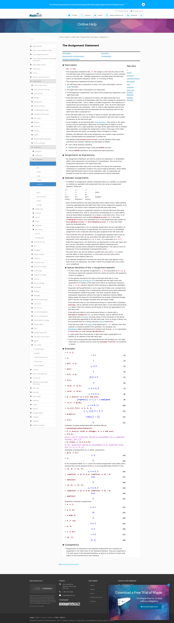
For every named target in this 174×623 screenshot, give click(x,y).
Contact (62, 581)
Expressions (37, 304)
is (36, 188)
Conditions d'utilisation (68, 620)
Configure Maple (38, 413)
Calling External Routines (41, 114)
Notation (36, 279)
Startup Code (38, 361)
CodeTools (37, 258)
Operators (38, 151)
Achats (92, 593)
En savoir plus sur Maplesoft (37, 606)
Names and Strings (39, 143)
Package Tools (38, 102)
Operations (37, 147)
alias (37, 168)
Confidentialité (80, 620)
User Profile (37, 345)
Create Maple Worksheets (41, 54)
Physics (35, 73)
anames (38, 172)
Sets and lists (39, 229)
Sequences (38, 225)
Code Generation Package (42, 89)
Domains (36, 122)
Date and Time (38, 93)
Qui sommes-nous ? (36, 581)
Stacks (37, 221)
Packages (36, 97)
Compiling (37, 250)
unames (38, 201)
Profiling (36, 291)
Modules (36, 130)
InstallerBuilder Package (41, 110)
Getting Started (37, 46)
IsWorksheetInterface (41, 357)
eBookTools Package (40, 266)
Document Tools (39, 262)
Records (37, 233)
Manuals (35, 409)
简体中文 (62, 617)
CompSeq (37, 353)
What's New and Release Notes (42, 50)
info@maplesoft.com (69, 595)
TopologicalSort (39, 238)
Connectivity (36, 378)
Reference (36, 400)
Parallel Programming (40, 332)
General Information (40, 85)
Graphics (35, 369)
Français (43, 617)
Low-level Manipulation (41, 312)
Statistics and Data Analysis (41, 77)
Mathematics (37, 69)
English (37, 617)
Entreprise (93, 601)
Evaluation (37, 126)
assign (38, 176)
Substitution (39, 155)
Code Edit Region (39, 349)
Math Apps (36, 388)
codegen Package (39, 254)
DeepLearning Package (41, 299)
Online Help (75, 37)
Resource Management (41, 316)
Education (36, 392)
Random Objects (39, 324)
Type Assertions (41, 196)
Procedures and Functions (42, 336)
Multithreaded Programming (42, 139)
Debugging (37, 295)
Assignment (38, 159)
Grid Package (38, 271)
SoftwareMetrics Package (41, 320)
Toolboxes (36, 417)
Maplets (36, 341)
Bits (35, 246)
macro (38, 192)
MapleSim (35, 421)
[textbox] (93, 355)
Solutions (92, 589)
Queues (37, 217)
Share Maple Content (39, 65)
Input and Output (39, 106)
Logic (35, 328)
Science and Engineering (40, 374)
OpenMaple (37, 287)
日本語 (56, 617)
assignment (39, 184)
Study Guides (37, 396)
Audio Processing (39, 242)
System (35, 404)
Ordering (38, 213)
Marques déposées (103, 620)
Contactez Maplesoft (122, 11)
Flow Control (38, 308)
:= (36, 163)
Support (67, 37)
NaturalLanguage (39, 283)
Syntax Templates (39, 365)
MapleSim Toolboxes (39, 425)
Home (61, 37)
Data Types (37, 118)
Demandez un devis (137, 11)
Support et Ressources (96, 597)
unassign (39, 205)
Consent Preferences (91, 620)
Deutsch (50, 617)
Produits (92, 585)
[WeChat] (78, 604)
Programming (37, 81)
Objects (36, 135)
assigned (39, 180)
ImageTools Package (40, 275)
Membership (39, 209)
